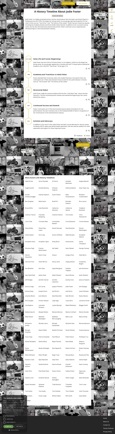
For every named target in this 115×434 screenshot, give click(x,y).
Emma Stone (69, 242)
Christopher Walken (56, 222)
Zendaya (28, 400)
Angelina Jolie (29, 188)
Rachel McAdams (30, 341)
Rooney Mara (70, 355)
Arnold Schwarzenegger (30, 196)
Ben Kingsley (29, 201)
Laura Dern (69, 301)
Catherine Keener (69, 209)
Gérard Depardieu (28, 256)
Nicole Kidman (70, 330)
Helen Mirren (43, 262)
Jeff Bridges (28, 280)
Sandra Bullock (43, 364)
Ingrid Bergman (57, 268)
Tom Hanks (28, 391)
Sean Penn (28, 371)
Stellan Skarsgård (55, 379)
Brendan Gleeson (68, 202)
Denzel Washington (83, 229)
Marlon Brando (84, 312)
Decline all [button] (19, 426)
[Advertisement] (57, 42)
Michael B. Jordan (28, 324)
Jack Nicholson (83, 268)
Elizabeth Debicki (82, 236)
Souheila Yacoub (44, 378)
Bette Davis (42, 201)
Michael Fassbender (55, 324)
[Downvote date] (89, 68)
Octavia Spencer (84, 330)
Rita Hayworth (56, 348)
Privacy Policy (107, 432)
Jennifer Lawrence (55, 281)
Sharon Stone (56, 371)
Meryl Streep (83, 317)
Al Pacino (55, 181)
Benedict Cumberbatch (83, 196)
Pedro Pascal (70, 337)
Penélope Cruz (83, 337)
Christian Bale (43, 221)
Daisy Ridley (29, 228)
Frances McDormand (42, 249)
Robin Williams (30, 355)
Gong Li (54, 255)
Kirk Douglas (29, 301)
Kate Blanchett (56, 296)
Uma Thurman (83, 391)
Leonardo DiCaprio (42, 306)
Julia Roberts (43, 296)
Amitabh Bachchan (69, 182)
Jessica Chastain (84, 280)
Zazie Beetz (82, 396)
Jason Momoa (70, 275)
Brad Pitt (55, 201)
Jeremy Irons (70, 280)
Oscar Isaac (28, 337)
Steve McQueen (84, 378)
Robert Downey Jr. (84, 349)
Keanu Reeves (83, 296)
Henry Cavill (56, 262)
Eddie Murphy (70, 235)
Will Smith (69, 396)
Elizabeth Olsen (30, 242)
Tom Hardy (42, 391)
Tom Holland (56, 391)
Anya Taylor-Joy (84, 188)
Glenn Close (42, 255)
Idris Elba (42, 268)
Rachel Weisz (43, 341)
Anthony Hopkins (55, 189)
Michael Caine (43, 323)
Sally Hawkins (70, 360)
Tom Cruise (82, 384)
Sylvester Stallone (42, 385)
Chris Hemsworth (82, 216)
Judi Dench (69, 291)
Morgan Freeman (28, 331)
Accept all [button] (8, 426)
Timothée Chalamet (69, 385)
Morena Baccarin (84, 323)
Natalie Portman (57, 330)
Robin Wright (43, 355)
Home (105, 418)
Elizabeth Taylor (44, 242)
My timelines (83, 3)
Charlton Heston (57, 215)
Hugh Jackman (70, 262)
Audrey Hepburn (44, 195)
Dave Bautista (70, 228)
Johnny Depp (29, 291)
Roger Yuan (55, 355)
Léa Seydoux (29, 305)
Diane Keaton (29, 235)
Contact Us (106, 425)
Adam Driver (29, 181)
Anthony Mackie (71, 188)
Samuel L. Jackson (28, 365)
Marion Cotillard (71, 312)
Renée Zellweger (44, 348)
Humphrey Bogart (82, 263)
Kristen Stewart (44, 301)
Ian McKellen (29, 268)
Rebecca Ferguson (82, 342)
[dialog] (14, 413)
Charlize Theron (30, 215)
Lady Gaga (55, 301)
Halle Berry (82, 255)
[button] (14, 430)
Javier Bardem (83, 275)
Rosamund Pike (84, 355)
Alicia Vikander (43, 181)
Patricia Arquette (44, 337)
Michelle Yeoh (70, 323)
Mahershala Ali (30, 312)
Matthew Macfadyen (42, 318)
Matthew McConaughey (56, 318)
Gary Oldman (70, 248)
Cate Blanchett (43, 208)
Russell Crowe (29, 360)
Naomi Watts (43, 330)
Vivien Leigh (42, 396)
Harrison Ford (29, 262)
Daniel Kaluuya (57, 228)
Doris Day (42, 235)
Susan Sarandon (30, 384)
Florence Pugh (29, 248)
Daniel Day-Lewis (42, 229)
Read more (6, 412)
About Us (106, 422)
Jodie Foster (69, 286)
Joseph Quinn (43, 291)
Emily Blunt (55, 242)
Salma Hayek (83, 360)
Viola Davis (28, 396)
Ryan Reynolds (43, 360)
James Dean (42, 275)
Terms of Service (108, 428)
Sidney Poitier (70, 371)
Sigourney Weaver (82, 372)
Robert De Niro (70, 348)
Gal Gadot (55, 248)
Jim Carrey (42, 286)
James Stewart (56, 275)
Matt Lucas (69, 317)
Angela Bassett (84, 181)
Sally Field (55, 360)
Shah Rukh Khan (44, 371)
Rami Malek (69, 341)
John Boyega (83, 286)
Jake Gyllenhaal (30, 275)
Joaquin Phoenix (57, 286)
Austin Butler (56, 195)
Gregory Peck (70, 255)
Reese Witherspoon (29, 349)
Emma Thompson (82, 243)
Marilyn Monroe (57, 312)
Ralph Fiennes (56, 341)
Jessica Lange (29, 286)
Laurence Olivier (84, 301)
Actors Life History (57, 16)
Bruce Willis (29, 208)
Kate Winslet (70, 296)
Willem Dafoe (56, 396)
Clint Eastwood (70, 221)
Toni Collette (70, 391)
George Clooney (84, 248)
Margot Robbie (43, 312)
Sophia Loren (29, 378)
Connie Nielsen (84, 221)
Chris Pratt (28, 221)
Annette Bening (44, 188)
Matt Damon (29, 317)
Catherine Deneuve (55, 209)
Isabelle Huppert (68, 269)
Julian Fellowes (84, 291)
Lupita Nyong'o (57, 305)
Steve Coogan (70, 378)
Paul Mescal (56, 337)
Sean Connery (83, 364)
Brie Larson (82, 201)
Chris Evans (69, 215)
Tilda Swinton (56, 384)
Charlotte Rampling (42, 216)
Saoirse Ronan (56, 364)
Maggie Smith (83, 305)
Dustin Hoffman (57, 235)
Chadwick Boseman (82, 209)
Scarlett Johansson (69, 365)
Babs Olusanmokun (70, 196)
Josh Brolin (55, 291)
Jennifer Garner (44, 280)
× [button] (25, 397)
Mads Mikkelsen (71, 305)
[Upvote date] (86, 68)
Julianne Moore (30, 296)
